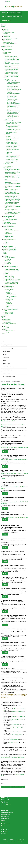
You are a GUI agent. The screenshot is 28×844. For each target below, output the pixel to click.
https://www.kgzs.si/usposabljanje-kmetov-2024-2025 (13, 757)
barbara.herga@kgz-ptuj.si (16, 734)
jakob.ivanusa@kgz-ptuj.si (16, 731)
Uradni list (3, 833)
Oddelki (3, 820)
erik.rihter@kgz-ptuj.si (13, 742)
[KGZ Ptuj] (7, 1)
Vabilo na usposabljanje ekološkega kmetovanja (13, 786)
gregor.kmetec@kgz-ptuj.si (17, 711)
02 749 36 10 (9, 6)
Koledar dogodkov (5, 816)
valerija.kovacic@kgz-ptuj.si (17, 719)
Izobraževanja (4, 392)
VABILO (4, 451)
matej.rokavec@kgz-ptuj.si (16, 727)
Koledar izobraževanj (5, 814)
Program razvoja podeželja (7, 812)
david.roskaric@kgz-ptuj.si (16, 724)
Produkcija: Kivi (21, 841)
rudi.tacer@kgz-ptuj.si (14, 739)
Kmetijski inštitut (4, 829)
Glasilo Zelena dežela (5, 831)
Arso (2, 827)
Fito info (3, 825)
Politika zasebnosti (13, 841)
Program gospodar (5, 818)
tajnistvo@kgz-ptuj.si (18, 6)
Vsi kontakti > (4, 806)
